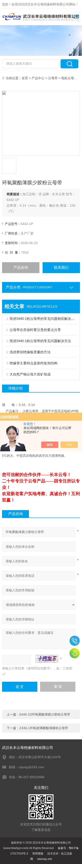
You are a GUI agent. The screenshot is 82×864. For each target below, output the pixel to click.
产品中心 (38, 78)
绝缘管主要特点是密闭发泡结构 (33, 363)
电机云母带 (69, 78)
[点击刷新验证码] (47, 659)
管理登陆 (37, 853)
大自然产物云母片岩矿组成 (30, 374)
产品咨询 (20, 267)
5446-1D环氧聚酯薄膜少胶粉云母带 (44, 714)
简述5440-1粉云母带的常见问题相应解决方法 (43, 319)
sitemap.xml (44, 859)
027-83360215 (74, 641)
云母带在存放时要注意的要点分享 (35, 330)
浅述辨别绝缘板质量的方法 (30, 352)
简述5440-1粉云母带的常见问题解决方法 (40, 341)
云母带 (53, 78)
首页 (25, 78)
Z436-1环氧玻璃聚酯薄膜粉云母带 (43, 728)
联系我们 (61, 267)
